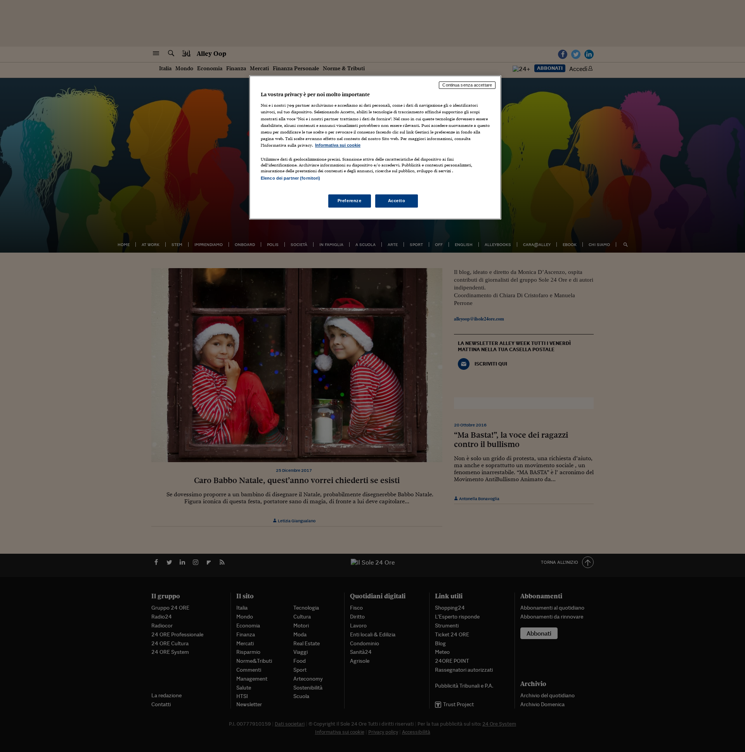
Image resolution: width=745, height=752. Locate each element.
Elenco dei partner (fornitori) (290, 178)
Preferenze (350, 200)
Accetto (396, 200)
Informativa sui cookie (337, 145)
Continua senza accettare (467, 85)
